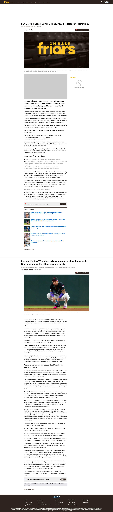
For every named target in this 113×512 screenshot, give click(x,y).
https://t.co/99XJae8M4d (30, 137)
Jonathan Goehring (28, 26)
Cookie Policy (85, 502)
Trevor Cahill (46, 120)
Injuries (44, 2)
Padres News (31, 249)
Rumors (22, 2)
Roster (39, 2)
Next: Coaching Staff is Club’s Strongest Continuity (37, 189)
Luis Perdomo (42, 184)
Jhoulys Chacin (58, 113)
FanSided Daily (28, 502)
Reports (26, 172)
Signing (35, 120)
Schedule (28, 2)
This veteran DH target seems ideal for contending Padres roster (42, 168)
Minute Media (17, 508)
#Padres (28, 135)
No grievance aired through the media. (34, 433)
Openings (40, 500)
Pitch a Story (41, 502)
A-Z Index (58, 505)
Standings (33, 2)
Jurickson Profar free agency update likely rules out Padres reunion (42, 159)
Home (25, 249)
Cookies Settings (72, 505)
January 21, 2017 (44, 139)
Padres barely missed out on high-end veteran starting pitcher (41, 167)
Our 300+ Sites (72, 500)
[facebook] (101, 1)
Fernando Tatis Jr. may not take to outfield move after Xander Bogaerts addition (46, 161)
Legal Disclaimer (28, 505)
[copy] (32, 30)
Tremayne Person (28, 269)
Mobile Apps (85, 500)
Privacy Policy (59, 502)
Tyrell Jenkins (27, 115)
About (25, 500)
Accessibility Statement (44, 505)
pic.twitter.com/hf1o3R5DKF (44, 137)
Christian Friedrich (51, 184)
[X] (104, 1)
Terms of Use (71, 502)
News (18, 2)
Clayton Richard (49, 113)
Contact (58, 500)
